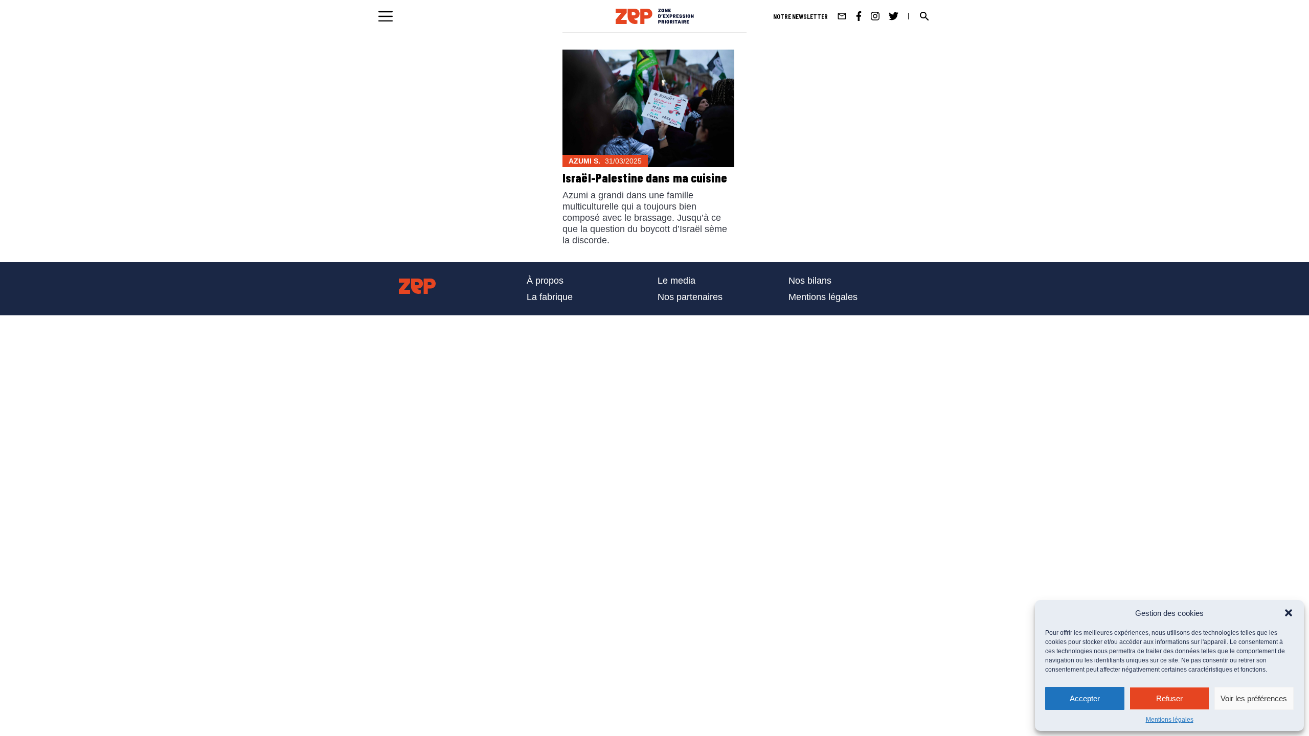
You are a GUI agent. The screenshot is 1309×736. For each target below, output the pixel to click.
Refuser (1169, 698)
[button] (1288, 613)
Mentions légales (1169, 719)
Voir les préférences (1254, 698)
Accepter (1085, 698)
